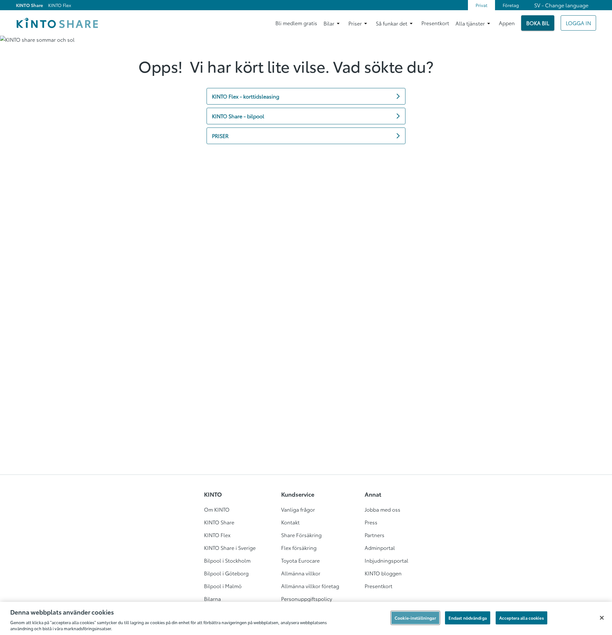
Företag (511, 5)
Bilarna (212, 598)
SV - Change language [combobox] (561, 5)
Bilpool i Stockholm (227, 560)
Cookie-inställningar (415, 618)
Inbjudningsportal (386, 560)
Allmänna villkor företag (310, 585)
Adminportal (380, 547)
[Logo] (57, 23)
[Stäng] (602, 618)
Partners (374, 534)
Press (371, 522)
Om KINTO (216, 509)
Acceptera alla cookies (521, 618)
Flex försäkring (299, 547)
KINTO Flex (59, 5)
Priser (355, 23)
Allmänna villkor (300, 573)
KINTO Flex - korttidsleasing (245, 96)
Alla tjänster (470, 23)
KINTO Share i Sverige (230, 547)
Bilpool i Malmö (223, 585)
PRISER (220, 135)
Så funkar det (391, 23)
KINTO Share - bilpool (238, 116)
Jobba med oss (382, 509)
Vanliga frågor (298, 509)
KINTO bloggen (383, 573)
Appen (507, 22)
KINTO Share (29, 5)
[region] (306, 618)
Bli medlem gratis (296, 22)
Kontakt (290, 522)
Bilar (329, 23)
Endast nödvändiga (467, 618)
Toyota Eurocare (300, 560)
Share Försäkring (301, 534)
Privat (481, 5)
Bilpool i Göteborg (226, 573)
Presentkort (435, 22)
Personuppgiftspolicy (306, 598)
